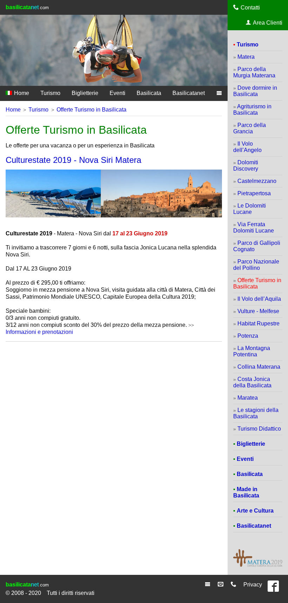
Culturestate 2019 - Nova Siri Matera (73, 160)
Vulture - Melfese (258, 311)
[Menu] (208, 585)
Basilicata (149, 93)
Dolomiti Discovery (245, 165)
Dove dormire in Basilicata (255, 91)
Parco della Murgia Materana (254, 72)
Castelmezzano (256, 181)
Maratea (247, 398)
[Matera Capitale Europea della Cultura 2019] (257, 566)
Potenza (247, 336)
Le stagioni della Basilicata (256, 413)
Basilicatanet (188, 93)
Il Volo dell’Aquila (259, 299)
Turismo (50, 93)
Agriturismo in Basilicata (252, 109)
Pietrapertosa (254, 193)
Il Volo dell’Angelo (247, 147)
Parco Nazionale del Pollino (256, 265)
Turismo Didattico (259, 429)
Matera (246, 57)
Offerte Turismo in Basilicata (91, 110)
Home (21, 93)
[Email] (221, 585)
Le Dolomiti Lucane (249, 209)
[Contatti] (234, 585)
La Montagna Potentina (251, 351)
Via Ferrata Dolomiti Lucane (253, 227)
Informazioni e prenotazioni (39, 332)
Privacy (252, 585)
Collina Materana (258, 367)
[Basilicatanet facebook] (275, 589)
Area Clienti (267, 23)
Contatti (250, 8)
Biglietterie (85, 93)
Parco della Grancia (249, 128)
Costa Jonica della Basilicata (252, 382)
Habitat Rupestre (258, 323)
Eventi (117, 93)
